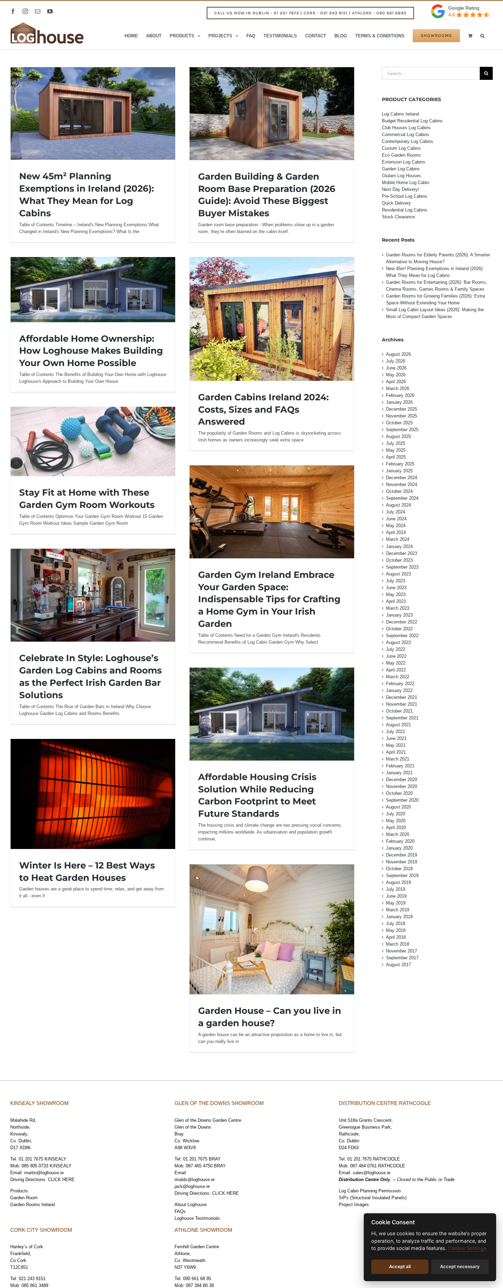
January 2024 (399, 546)
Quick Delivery (396, 203)
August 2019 (398, 882)
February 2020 (400, 841)
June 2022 (396, 656)
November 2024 (401, 484)
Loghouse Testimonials (197, 1218)
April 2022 (396, 669)
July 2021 (395, 731)
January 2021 (399, 772)
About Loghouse (191, 1204)
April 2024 (396, 532)
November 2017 (401, 950)
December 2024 (401, 477)
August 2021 (398, 724)
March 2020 (397, 834)
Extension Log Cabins (403, 162)
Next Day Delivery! (400, 189)
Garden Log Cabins (401, 168)
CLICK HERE (61, 1179)
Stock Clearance (398, 216)
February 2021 (400, 765)
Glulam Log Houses (401, 175)
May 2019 (395, 903)
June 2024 (396, 518)
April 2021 (396, 752)
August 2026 (398, 354)
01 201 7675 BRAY (202, 1159)
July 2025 (395, 443)
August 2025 (398, 436)
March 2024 (397, 539)
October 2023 (399, 560)
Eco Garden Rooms (401, 155)
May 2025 (395, 450)
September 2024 (402, 498)
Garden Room (24, 1197)
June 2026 (396, 367)
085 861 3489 (35, 1285)
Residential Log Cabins (404, 209)
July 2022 (395, 649)
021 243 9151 (32, 1278)
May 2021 (395, 745)
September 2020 (402, 800)
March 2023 (397, 608)
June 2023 (396, 587)
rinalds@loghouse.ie (195, 1179)
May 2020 (395, 820)
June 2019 (396, 896)
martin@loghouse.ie (44, 1172)
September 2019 (402, 875)
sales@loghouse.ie (371, 1172)
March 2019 (397, 909)
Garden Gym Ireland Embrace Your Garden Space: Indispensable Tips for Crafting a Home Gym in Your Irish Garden (269, 599)
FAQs (180, 1211)
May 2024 (395, 525)
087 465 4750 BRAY (206, 1165)
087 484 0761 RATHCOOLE (377, 1165)
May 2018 (395, 930)
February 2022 (400, 683)
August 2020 (398, 807)
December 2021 (401, 697)
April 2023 (396, 601)
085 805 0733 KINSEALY (47, 1165)
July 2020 (395, 813)
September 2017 (402, 957)
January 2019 (399, 916)
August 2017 (398, 964)
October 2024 (399, 491)
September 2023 (402, 567)
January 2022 (399, 690)
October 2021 (399, 711)
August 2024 (398, 505)
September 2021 (402, 717)
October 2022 (399, 628)
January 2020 (399, 848)
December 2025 (401, 409)
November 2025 (401, 415)
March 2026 (397, 388)
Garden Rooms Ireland (32, 1204)
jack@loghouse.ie (192, 1186)
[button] (482, 35)
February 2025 (400, 463)
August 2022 (398, 642)
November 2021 (401, 704)
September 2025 (402, 429)
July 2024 (395, 511)
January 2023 (399, 615)
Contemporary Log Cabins (407, 141)
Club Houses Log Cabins (406, 127)
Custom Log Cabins (401, 148)
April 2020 (396, 827)
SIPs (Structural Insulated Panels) (373, 1197)
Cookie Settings (467, 1248)
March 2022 (397, 676)
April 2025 (396, 457)
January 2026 (399, 402)
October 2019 (399, 868)
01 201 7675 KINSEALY (42, 1159)
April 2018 (396, 937)
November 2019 (401, 861)
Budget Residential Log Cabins (412, 120)
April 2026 (396, 381)
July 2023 (395, 580)
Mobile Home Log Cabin (405, 182)
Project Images (354, 1204)
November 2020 (401, 786)
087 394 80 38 (200, 1285)
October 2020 (399, 793)
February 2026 (400, 395)
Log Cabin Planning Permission (370, 1190)
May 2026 (395, 374)
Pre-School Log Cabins (404, 196)
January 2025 (399, 470)
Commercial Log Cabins (405, 134)
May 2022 (395, 663)
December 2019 (401, 855)
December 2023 (401, 553)
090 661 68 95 (197, 1278)
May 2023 (395, 594)
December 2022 (401, 621)
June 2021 (396, 738)
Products (19, 1190)
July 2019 (395, 889)
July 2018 (395, 923)
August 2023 (398, 573)
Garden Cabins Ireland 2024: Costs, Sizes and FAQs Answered (263, 409)
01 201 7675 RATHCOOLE (373, 1159)
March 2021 (397, 759)
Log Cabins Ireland (400, 114)
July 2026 (395, 361)
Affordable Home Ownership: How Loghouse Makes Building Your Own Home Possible (91, 351)
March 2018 (397, 944)
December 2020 (401, 779)
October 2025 (399, 422)
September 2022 (402, 635)
